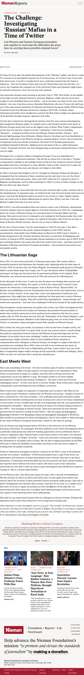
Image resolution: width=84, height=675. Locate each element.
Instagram (75, 631)
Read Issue (41, 540)
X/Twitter (75, 628)
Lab (59, 628)
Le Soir (45, 506)
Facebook (76, 634)
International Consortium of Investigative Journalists (27, 515)
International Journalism (17, 13)
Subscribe (75, 625)
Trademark (56, 670)
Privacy (64, 670)
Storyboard (35, 632)
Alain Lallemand (12, 53)
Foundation (35, 628)
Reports (49, 628)
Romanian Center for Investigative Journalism (46, 415)
